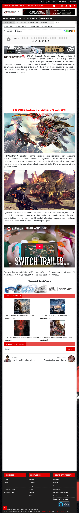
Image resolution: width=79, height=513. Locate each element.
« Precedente (23, 358)
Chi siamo (6, 6)
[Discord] (54, 6)
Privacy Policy (46, 511)
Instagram (32, 486)
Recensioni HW (46, 18)
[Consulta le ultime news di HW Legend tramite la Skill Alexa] (64, 504)
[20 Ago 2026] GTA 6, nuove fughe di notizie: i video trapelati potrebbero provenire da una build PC (33, 22)
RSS (30, 496)
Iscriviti (70, 349)
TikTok (31, 489)
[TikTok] (66, 6)
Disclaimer (39, 6)
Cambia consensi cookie (61, 496)
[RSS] (74, 6)
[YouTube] (70, 6)
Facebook (32, 482)
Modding (62, 2)
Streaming (29, 6)
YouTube (31, 492)
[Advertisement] (39, 90)
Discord (31, 479)
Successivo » (55, 358)
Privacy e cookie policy (60, 492)
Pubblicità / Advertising (60, 499)
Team (22, 6)
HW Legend (45, 2)
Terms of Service (60, 511)
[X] (70, 31)
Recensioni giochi (30, 18)
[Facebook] (58, 6)
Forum (12, 18)
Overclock (72, 2)
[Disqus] (39, 391)
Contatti (15, 6)
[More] (73, 31)
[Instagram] (62, 6)
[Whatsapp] (67, 31)
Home (5, 18)
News (18, 18)
